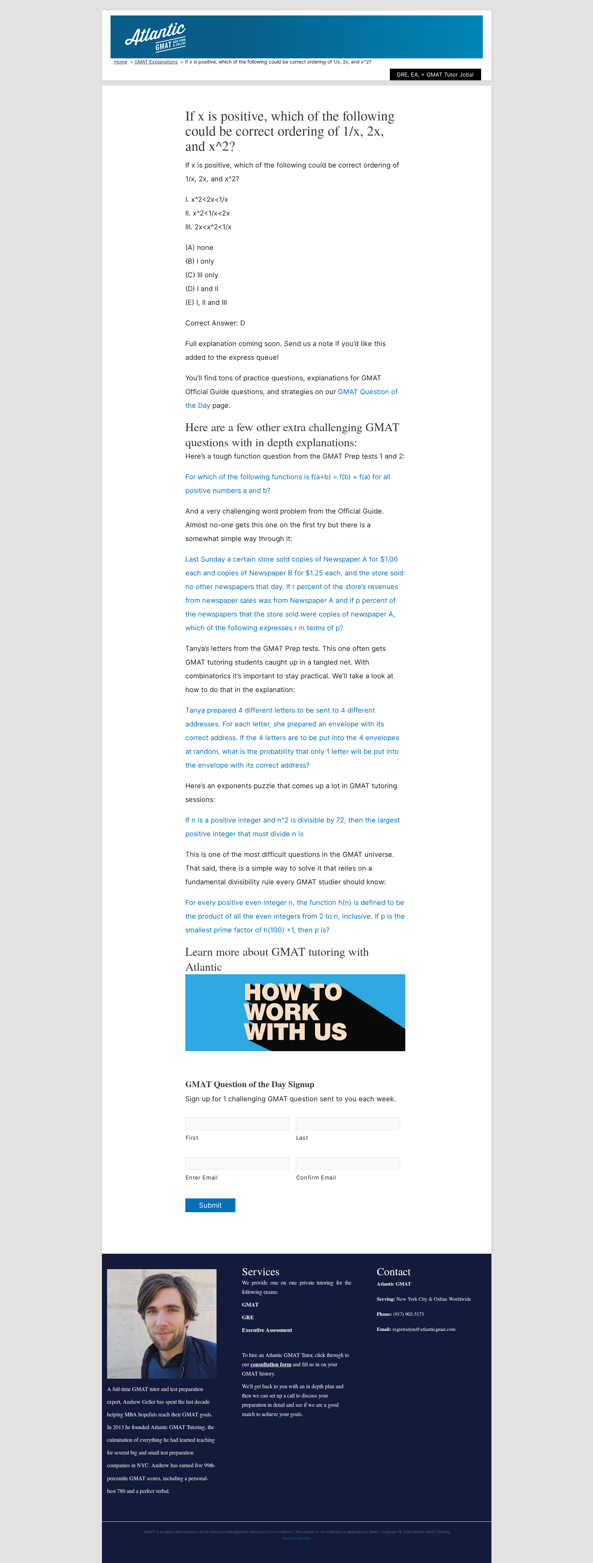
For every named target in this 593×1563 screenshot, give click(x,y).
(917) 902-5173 (408, 1314)
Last (302, 1137)
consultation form (271, 1364)
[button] (440, 74)
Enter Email (202, 1177)
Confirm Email (316, 1177)
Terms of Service (297, 1538)
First (192, 1137)
